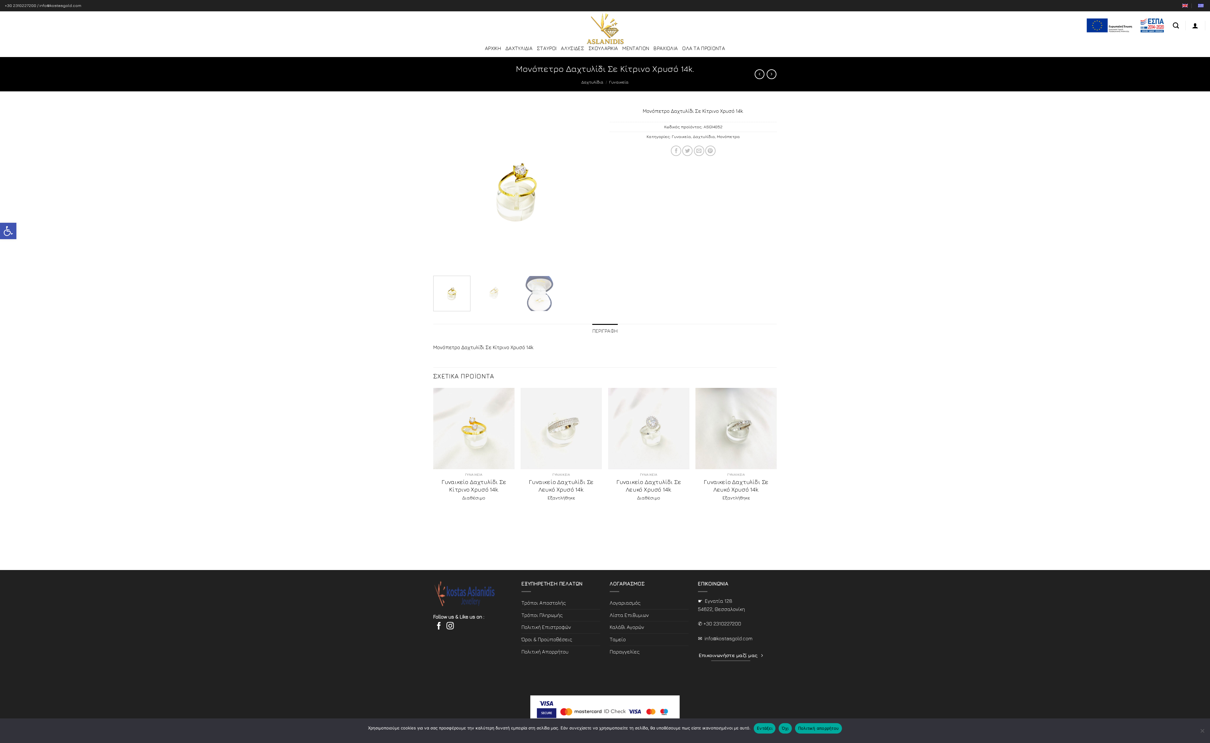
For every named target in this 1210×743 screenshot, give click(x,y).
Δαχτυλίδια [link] (592, 81)
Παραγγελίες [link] (625, 651)
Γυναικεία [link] (619, 81)
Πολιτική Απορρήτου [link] (544, 651)
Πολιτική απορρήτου (818, 728)
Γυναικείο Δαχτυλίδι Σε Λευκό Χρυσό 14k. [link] (561, 485)
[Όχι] (1202, 733)
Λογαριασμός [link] (625, 603)
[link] (8, 231)
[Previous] (444, 187)
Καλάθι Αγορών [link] (627, 627)
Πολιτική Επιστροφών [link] (546, 627)
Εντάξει (764, 728)
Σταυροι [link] (546, 48)
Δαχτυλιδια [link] (519, 48)
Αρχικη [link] (493, 48)
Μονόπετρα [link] (728, 136)
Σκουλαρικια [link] (603, 48)
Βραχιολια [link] (666, 48)
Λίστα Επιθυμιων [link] (629, 615)
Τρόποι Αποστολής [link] (543, 603)
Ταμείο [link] (618, 639)
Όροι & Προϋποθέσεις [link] (546, 639)
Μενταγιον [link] (635, 48)
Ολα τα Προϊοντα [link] (703, 48)
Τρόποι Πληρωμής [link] (542, 615)
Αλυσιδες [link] (572, 48)
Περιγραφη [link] (605, 331)
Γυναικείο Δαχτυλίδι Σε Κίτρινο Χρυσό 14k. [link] (473, 485)
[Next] (589, 187)
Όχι (785, 728)
